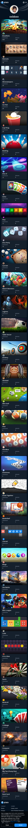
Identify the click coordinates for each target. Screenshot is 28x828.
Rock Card (6, 794)
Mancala (5, 59)
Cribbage (5, 725)
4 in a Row (6, 656)
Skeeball (5, 381)
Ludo (4, 633)
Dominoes (6, 473)
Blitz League (6, 610)
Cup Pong (5, 128)
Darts (4, 679)
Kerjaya (3, 810)
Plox (3, 220)
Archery (5, 358)
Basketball (6, 518)
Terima (20, 825)
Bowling (5, 151)
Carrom (5, 266)
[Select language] (24, 2)
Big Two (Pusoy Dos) (9, 771)
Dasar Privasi (14, 821)
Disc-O (4, 174)
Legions (5, 312)
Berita (2, 808)
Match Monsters (8, 289)
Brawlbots (6, 36)
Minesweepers (7, 82)
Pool (4, 427)
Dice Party (6, 243)
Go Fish (5, 105)
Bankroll (5, 702)
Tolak (7, 825)
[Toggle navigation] (26, 2)
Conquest (5, 748)
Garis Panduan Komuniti (17, 810)
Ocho (4, 197)
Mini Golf (5, 404)
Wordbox (5, 449)
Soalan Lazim (14, 808)
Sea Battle (6, 587)
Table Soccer (6, 335)
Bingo (4, 564)
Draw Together (7, 495)
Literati (5, 541)
